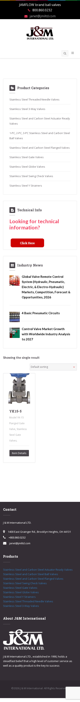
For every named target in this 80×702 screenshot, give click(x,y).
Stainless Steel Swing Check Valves (31, 176)
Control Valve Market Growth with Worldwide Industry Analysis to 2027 (46, 334)
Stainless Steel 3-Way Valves (27, 109)
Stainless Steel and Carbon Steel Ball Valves (30, 574)
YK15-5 (15, 411)
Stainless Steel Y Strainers (25, 185)
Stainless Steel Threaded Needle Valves (34, 99)
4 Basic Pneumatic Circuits (41, 313)
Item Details (19, 453)
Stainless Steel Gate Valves (26, 157)
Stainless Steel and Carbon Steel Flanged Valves (39, 148)
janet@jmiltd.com (43, 16)
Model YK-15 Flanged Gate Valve (17, 423)
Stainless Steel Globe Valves (27, 166)
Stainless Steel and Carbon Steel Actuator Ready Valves (38, 569)
